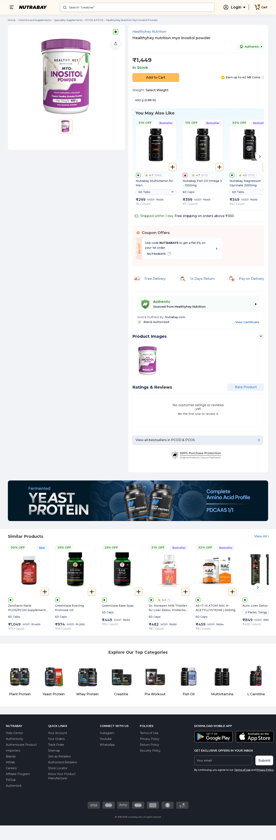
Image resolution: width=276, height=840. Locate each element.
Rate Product (246, 387)
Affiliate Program (18, 774)
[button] (65, 126)
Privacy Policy (149, 739)
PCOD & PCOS (94, 20)
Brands (11, 756)
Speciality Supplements (68, 20)
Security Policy (150, 750)
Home (12, 20)
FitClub (11, 780)
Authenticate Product (21, 745)
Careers (11, 768)
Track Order (56, 745)
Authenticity (14, 739)
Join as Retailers (59, 756)
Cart (264, 7)
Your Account (57, 733)
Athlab (10, 762)
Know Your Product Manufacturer (62, 776)
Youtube (106, 739)
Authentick (13, 786)
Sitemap (54, 750)
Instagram (107, 733)
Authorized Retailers (62, 762)
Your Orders (56, 739)
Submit (264, 760)
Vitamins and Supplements (34, 20)
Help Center (14, 733)
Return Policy (149, 745)
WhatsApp (107, 745)
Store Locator (57, 768)
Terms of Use (149, 733)
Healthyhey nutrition (149, 32)
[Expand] (261, 336)
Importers (13, 750)
